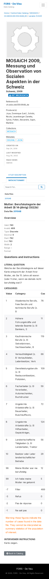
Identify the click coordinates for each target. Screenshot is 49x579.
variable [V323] (35, 16)
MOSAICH (34, 13)
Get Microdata (19, 95)
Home (6, 13)
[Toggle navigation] (43, 5)
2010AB (8, 198)
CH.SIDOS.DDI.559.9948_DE (15, 16)
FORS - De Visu (13, 3)
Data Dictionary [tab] (16, 180)
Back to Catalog (15, 553)
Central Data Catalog (19, 13)
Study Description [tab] (17, 175)
